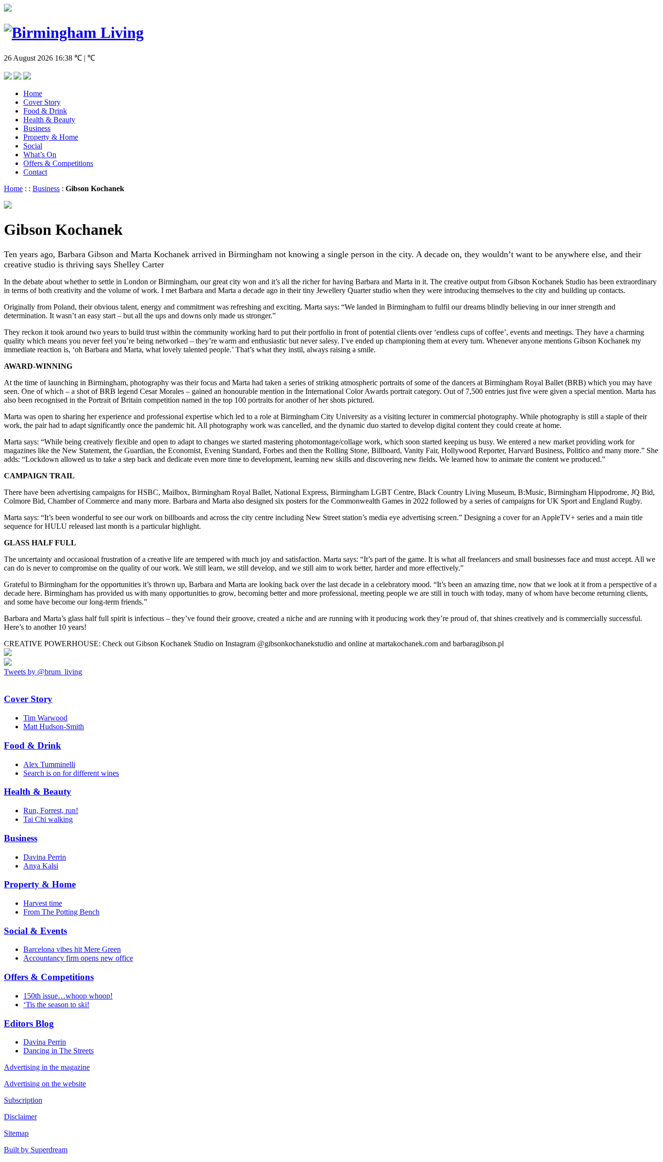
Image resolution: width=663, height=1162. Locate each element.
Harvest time (42, 903)
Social (32, 146)
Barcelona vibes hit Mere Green (72, 949)
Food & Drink (45, 111)
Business (36, 128)
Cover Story (42, 102)
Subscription (23, 1100)
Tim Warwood (45, 718)
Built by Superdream (35, 1150)
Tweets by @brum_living (43, 672)
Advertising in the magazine (47, 1067)
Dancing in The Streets (58, 1051)
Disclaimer (20, 1117)
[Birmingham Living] (74, 32)
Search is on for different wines (71, 773)
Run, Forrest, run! (50, 810)
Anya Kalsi (40, 866)
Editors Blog (29, 1023)
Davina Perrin (44, 857)
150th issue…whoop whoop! (68, 996)
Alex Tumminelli (49, 764)
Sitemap (16, 1133)
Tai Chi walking (48, 819)
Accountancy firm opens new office (78, 958)
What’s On (39, 154)
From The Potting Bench (61, 912)
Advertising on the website (45, 1084)
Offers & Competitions (58, 163)
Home (32, 93)
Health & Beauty (49, 119)
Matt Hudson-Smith (53, 726)
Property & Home (50, 137)
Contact (35, 172)
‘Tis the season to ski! (56, 1004)
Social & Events (35, 931)
